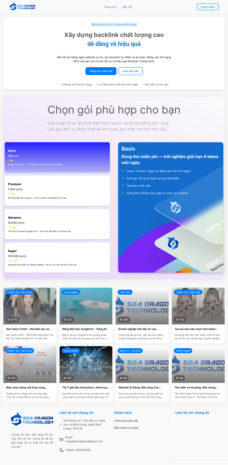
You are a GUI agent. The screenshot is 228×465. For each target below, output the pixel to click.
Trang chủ (110, 7)
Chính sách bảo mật (126, 420)
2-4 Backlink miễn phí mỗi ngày (118, 84)
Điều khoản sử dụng (126, 427)
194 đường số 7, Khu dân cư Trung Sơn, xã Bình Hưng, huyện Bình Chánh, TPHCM (84, 424)
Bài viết (127, 7)
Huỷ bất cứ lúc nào (157, 84)
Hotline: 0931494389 (78, 450)
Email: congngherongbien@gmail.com (83, 439)
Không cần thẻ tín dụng (77, 84)
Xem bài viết (130, 71)
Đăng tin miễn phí (101, 71)
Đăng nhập (208, 7)
